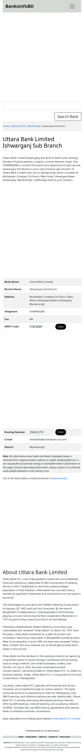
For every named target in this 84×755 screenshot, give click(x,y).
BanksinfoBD (19, 6)
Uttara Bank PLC (18, 126)
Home (6, 126)
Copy (61, 326)
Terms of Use (65, 737)
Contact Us (53, 737)
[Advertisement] (42, 56)
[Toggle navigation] (72, 6)
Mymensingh (34, 126)
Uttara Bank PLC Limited (66, 718)
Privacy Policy (31, 737)
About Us (42, 737)
